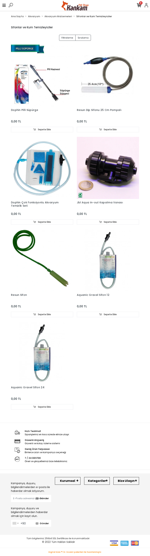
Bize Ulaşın (126, 481)
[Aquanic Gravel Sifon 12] (108, 260)
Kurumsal (67, 481)
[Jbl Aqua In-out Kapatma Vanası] (108, 168)
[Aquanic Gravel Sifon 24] (42, 353)
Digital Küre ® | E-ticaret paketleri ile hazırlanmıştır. (75, 552)
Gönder (44, 498)
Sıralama (83, 37)
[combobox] (15, 523)
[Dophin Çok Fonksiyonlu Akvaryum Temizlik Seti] (42, 168)
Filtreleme (67, 37)
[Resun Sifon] (42, 260)
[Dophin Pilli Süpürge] (42, 75)
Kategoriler (97, 481)
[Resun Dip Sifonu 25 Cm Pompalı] (108, 75)
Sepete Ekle (44, 129)
